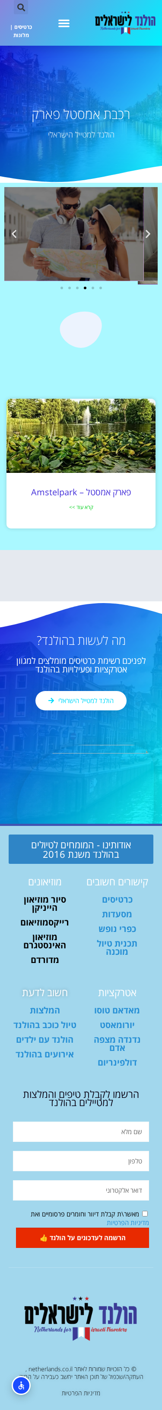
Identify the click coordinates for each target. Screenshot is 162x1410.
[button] (64, 23)
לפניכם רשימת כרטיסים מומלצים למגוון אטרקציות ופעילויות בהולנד (81, 665)
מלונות (21, 35)
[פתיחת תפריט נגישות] (21, 1385)
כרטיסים (23, 27)
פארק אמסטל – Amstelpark (81, 492)
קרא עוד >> (81, 507)
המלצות (45, 1010)
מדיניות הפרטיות (128, 1222)
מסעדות (117, 914)
